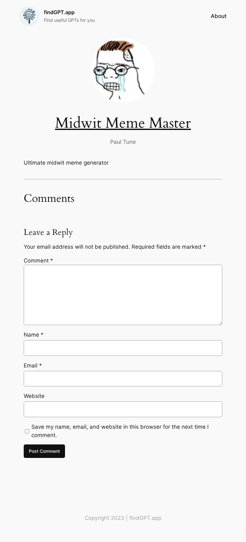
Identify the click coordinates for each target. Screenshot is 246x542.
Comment (38, 260)
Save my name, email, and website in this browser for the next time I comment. (120, 431)
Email (33, 365)
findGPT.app (59, 12)
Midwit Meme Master (123, 123)
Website (34, 396)
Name (34, 334)
